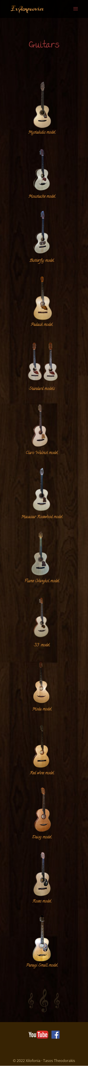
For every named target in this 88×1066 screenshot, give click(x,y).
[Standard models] (42, 361)
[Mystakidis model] (42, 105)
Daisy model (41, 837)
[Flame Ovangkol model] (42, 553)
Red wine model (42, 773)
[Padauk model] (42, 297)
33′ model (42, 645)
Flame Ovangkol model (42, 581)
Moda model (41, 709)
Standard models (42, 389)
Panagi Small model (42, 965)
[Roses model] (42, 874)
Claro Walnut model (42, 453)
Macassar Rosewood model (42, 517)
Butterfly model (42, 261)
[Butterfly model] (42, 233)
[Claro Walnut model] (42, 425)
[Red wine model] (42, 746)
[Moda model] (42, 682)
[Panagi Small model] (42, 938)
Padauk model (42, 325)
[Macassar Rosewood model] (42, 489)
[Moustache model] (42, 169)
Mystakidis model (41, 133)
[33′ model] (42, 618)
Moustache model (41, 197)
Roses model (41, 901)
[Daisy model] (42, 810)
